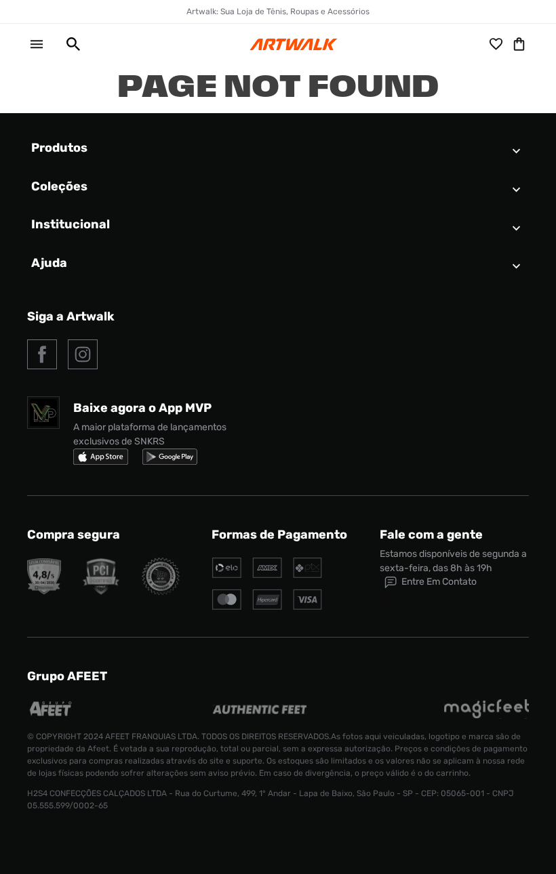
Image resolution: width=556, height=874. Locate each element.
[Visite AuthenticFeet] (260, 710)
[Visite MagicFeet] (486, 715)
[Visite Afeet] (51, 715)
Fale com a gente (431, 534)
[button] (67, 44)
